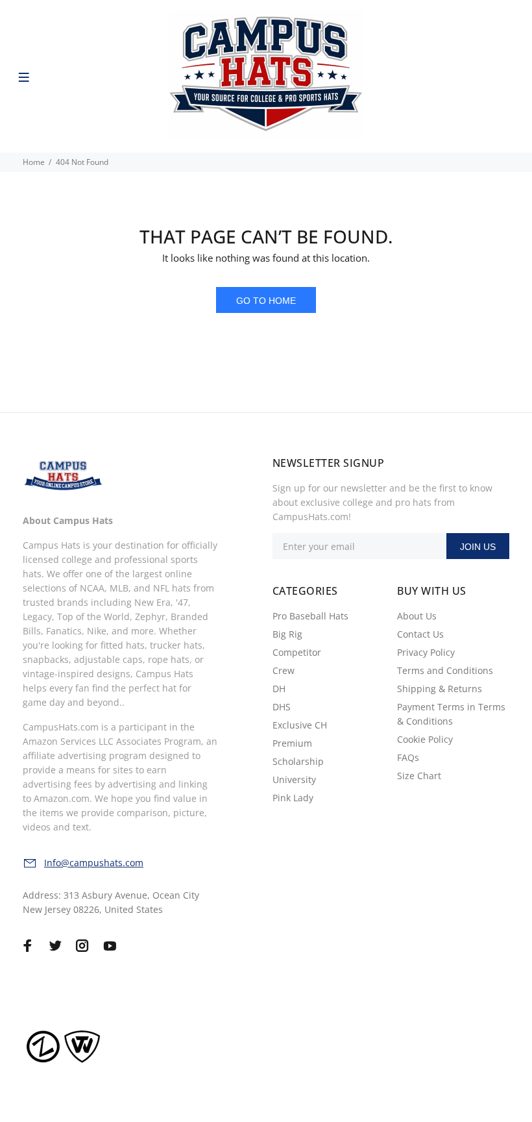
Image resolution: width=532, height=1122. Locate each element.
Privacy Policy (426, 652)
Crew (283, 670)
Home (34, 162)
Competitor (296, 652)
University (294, 779)
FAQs (408, 757)
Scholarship (298, 761)
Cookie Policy (425, 739)
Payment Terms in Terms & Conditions (451, 714)
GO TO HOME (266, 300)
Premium (292, 743)
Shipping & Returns (439, 688)
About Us (417, 616)
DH (278, 688)
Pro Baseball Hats (310, 616)
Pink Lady (292, 798)
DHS (281, 707)
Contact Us (420, 634)
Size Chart (419, 775)
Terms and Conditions (445, 670)
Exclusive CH (299, 725)
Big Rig (287, 634)
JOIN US (478, 547)
